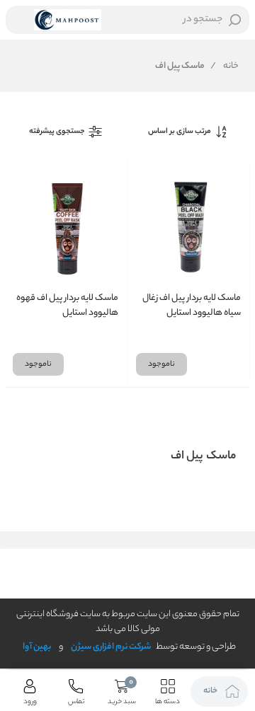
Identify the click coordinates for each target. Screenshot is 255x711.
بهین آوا (37, 647)
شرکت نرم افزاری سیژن (111, 647)
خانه (224, 66)
